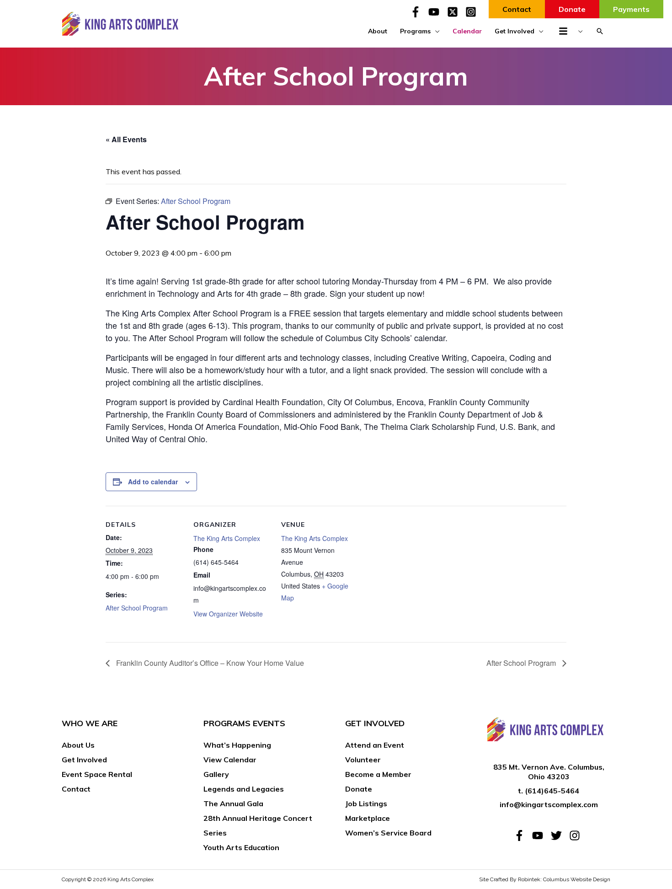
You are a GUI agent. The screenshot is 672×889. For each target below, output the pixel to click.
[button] (600, 31)
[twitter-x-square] (455, 11)
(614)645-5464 (552, 790)
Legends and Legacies (243, 788)
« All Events (126, 139)
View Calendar (229, 759)
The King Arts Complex (226, 538)
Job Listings (366, 803)
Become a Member (378, 774)
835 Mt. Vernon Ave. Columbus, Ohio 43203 (548, 771)
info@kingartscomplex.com (549, 804)
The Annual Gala (233, 803)
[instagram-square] (472, 11)
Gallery (216, 774)
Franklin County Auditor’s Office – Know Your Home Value (209, 663)
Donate (358, 788)
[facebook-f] (418, 11)
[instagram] (576, 835)
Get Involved (84, 759)
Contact (76, 788)
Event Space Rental (97, 774)
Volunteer (363, 759)
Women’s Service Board (388, 832)
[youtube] (436, 11)
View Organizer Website (228, 613)
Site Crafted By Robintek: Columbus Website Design (544, 879)
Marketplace (367, 818)
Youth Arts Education (241, 847)
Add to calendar (153, 481)
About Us (78, 745)
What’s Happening (237, 745)
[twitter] (559, 835)
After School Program (137, 607)
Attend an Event (374, 745)
